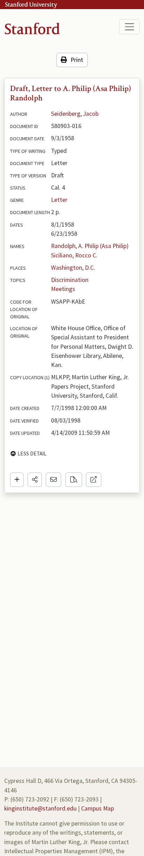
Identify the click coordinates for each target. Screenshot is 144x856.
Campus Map (97, 808)
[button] (35, 480)
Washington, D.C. (73, 267)
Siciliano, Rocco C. (74, 255)
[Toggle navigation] (129, 26)
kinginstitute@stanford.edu (40, 808)
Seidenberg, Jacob (75, 114)
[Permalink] (93, 480)
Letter (59, 200)
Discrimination (69, 280)
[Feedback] (53, 480)
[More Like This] (73, 480)
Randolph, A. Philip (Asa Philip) (90, 246)
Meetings (63, 289)
